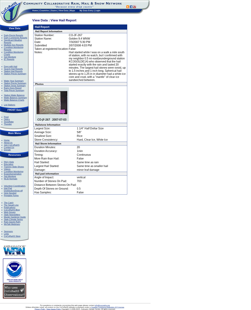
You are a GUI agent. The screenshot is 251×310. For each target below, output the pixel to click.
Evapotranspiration (13, 174)
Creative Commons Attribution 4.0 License (107, 307)
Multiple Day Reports (13, 45)
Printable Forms (11, 195)
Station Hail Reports (13, 71)
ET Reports (9, 59)
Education (8, 164)
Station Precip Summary (15, 74)
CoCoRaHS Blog (12, 210)
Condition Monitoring (13, 171)
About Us (8, 142)
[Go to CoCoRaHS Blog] (127, 7)
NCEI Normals (10, 179)
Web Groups (10, 212)
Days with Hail (10, 66)
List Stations (9, 105)
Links (6, 234)
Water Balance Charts (14, 100)
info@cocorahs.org (102, 305)
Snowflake (9, 122)
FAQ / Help (9, 162)
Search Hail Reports (13, 69)
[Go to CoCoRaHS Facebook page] (131, 7)
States (54, 10)
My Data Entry (86, 10)
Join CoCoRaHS (11, 145)
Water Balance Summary (15, 97)
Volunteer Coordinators (14, 186)
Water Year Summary (14, 81)
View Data (63, 10)
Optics (7, 119)
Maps (72, 10)
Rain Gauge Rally (12, 222)
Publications (9, 207)
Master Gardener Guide (15, 217)
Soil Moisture (10, 57)
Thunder (8, 124)
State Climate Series (13, 219)
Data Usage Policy (53, 309)
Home (35, 10)
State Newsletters (12, 215)
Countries (44, 10)
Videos (7, 169)
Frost (6, 117)
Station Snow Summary (15, 86)
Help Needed (10, 193)
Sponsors (8, 231)
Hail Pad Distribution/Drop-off (13, 189)
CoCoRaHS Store (12, 236)
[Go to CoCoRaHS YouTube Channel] (134, 7)
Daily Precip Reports (13, 35)
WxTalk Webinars (12, 224)
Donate (7, 150)
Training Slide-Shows (14, 167)
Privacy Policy (40, 309)
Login (97, 10)
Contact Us (9, 147)
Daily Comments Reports (15, 38)
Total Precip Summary (14, 90)
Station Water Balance (14, 95)
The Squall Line (11, 205)
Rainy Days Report (13, 88)
